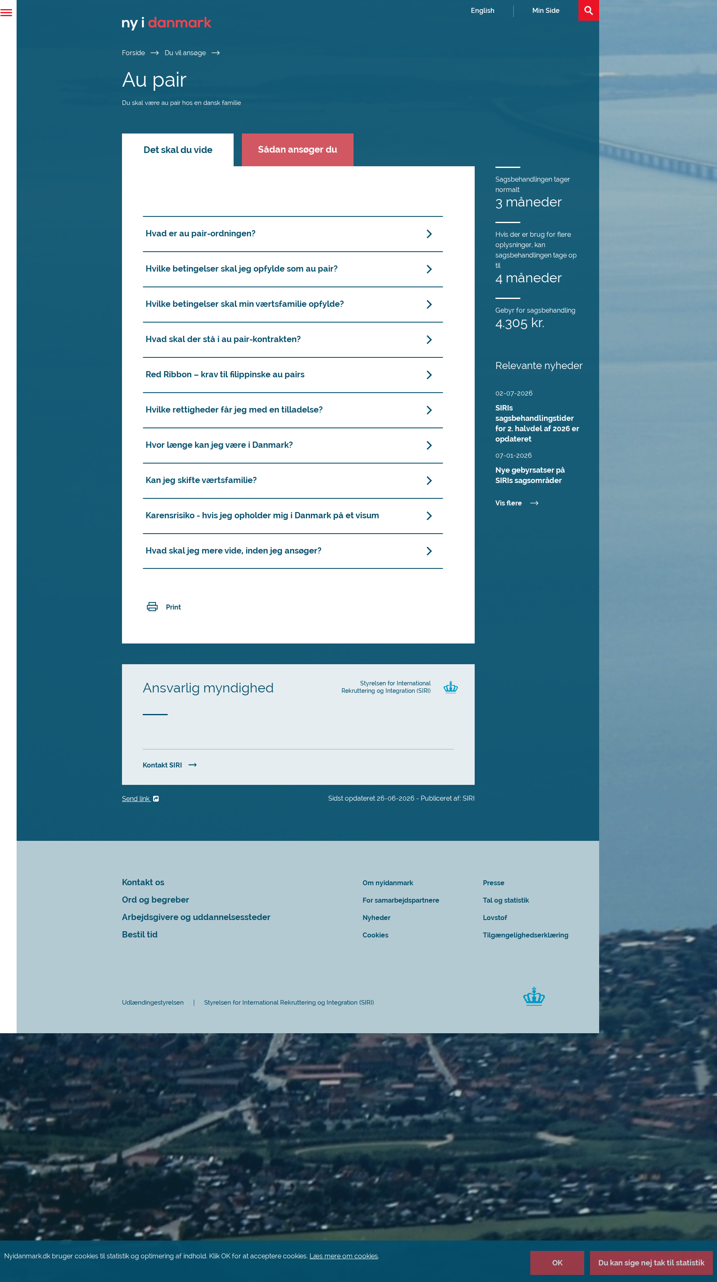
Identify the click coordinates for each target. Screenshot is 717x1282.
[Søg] (588, 10)
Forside (134, 53)
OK (557, 1262)
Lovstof (495, 918)
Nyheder (376, 918)
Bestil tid (140, 935)
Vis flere (508, 503)
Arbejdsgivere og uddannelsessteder (196, 917)
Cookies (375, 935)
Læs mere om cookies (344, 1256)
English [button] (483, 11)
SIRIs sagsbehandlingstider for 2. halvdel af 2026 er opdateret (537, 423)
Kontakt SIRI (162, 765)
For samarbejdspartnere (401, 900)
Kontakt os (143, 882)
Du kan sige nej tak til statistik (651, 1262)
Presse (494, 883)
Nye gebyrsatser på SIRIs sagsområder (530, 475)
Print (173, 607)
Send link (136, 799)
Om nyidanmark (388, 883)
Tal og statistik (506, 900)
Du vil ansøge (186, 53)
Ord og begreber (155, 900)
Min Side (546, 11)
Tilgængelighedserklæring (525, 935)
